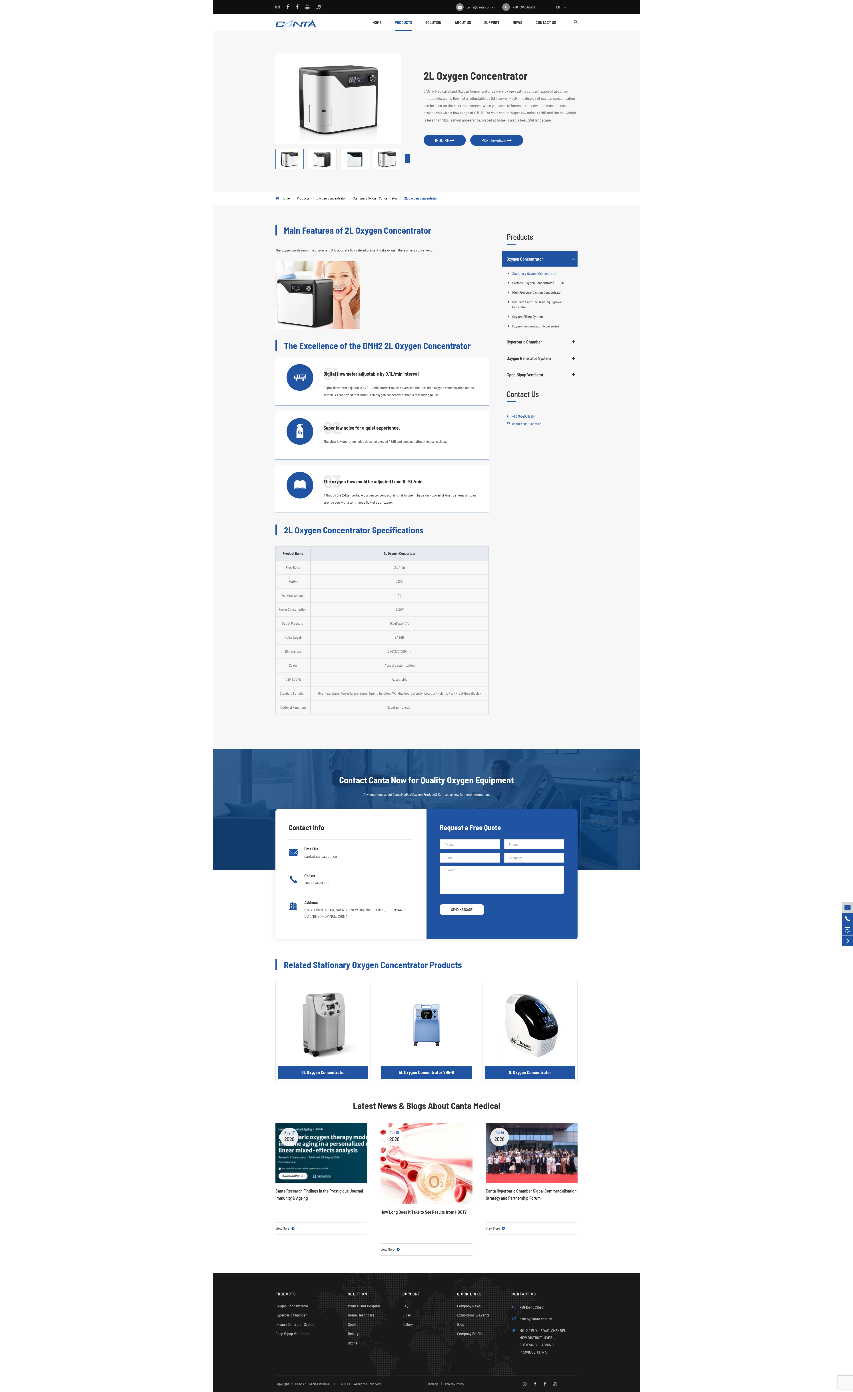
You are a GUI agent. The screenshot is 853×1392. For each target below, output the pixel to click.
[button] (407, 158)
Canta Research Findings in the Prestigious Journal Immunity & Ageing (319, 1194)
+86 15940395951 (524, 7)
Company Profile (469, 1333)
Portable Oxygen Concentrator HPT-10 (538, 283)
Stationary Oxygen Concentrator (375, 198)
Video (407, 1314)
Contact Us (546, 22)
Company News (469, 1305)
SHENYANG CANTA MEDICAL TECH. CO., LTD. (323, 1384)
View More (282, 1228)
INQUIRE (442, 140)
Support (491, 22)
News (517, 22)
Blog (460, 1324)
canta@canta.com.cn (481, 7)
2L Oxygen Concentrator (421, 198)
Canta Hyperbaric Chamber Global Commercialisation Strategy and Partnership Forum (531, 1194)
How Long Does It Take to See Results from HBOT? (423, 1212)
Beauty (353, 1333)
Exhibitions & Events (473, 1314)
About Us (463, 22)
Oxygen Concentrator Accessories (535, 326)
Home (377, 22)
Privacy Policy (454, 1384)
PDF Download (494, 140)
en (558, 7)
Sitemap (432, 1384)
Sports (353, 1324)
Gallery (408, 1324)
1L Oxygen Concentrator (529, 1072)
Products (403, 22)
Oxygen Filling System (527, 316)
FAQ (406, 1305)
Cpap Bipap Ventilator (525, 374)
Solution (433, 22)
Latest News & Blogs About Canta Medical (426, 1105)
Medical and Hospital (364, 1305)
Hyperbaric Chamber (524, 341)
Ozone (352, 1342)
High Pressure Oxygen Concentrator (537, 292)
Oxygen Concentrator (331, 198)
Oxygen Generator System (529, 358)
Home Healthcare (361, 1314)
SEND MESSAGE (461, 909)
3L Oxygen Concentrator (323, 1072)
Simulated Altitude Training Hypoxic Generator (537, 304)
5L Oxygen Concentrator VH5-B (426, 1072)
